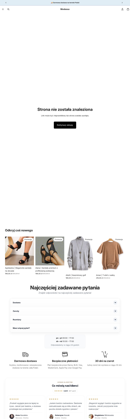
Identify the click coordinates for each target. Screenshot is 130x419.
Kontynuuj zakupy (65, 125)
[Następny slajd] (31, 251)
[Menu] (3, 9)
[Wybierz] (30, 261)
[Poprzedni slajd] (8, 251)
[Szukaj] (8, 9)
